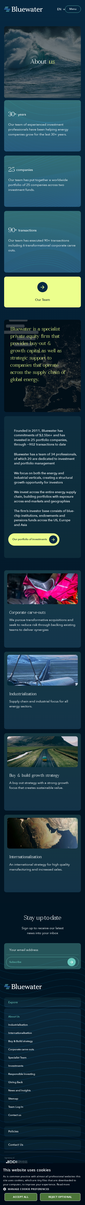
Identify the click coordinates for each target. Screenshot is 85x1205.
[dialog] (42, 1184)
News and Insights (19, 1090)
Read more (63, 1184)
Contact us (14, 1115)
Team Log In (15, 1107)
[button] (42, 1189)
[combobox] (61, 9)
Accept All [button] (20, 1197)
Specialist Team (17, 1058)
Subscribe (15, 962)
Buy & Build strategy (20, 1041)
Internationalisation (25, 857)
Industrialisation (23, 694)
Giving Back (15, 1082)
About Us (14, 1016)
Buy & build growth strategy (34, 776)
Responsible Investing (21, 1074)
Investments (15, 1066)
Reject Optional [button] (60, 1197)
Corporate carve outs (21, 1049)
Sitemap (13, 1099)
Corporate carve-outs (27, 613)
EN (59, 9)
